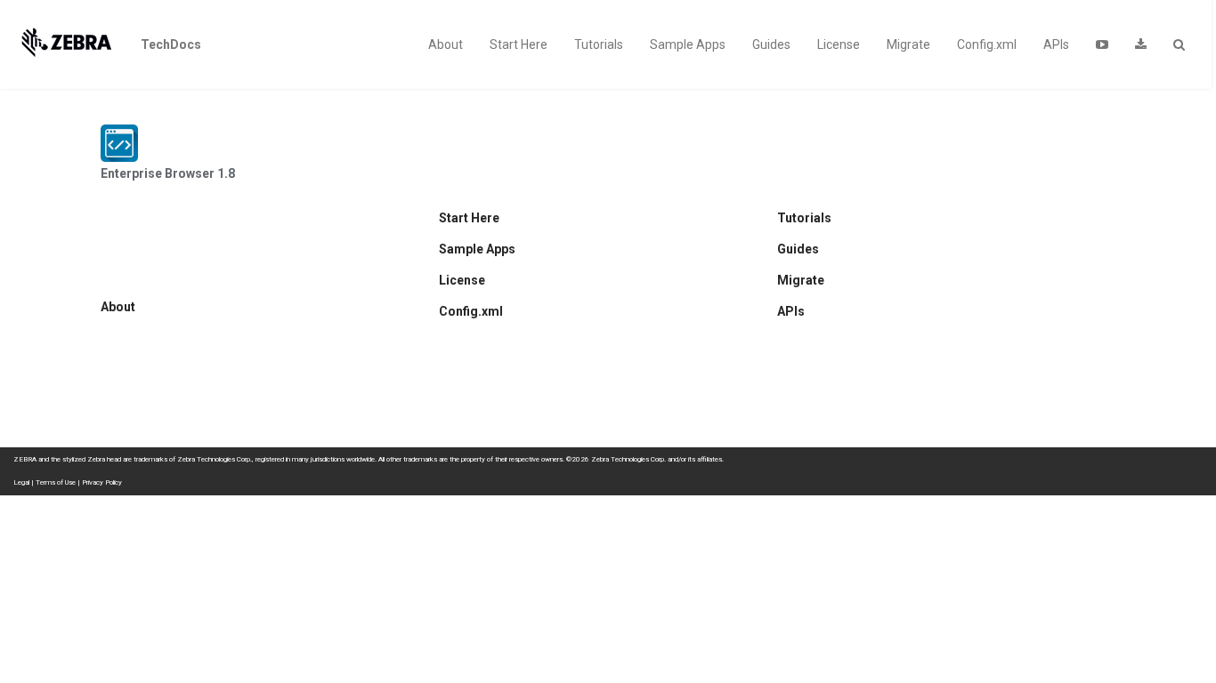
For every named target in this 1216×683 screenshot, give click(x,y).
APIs (1056, 44)
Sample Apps (688, 44)
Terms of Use (56, 482)
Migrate (908, 44)
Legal (21, 482)
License (838, 44)
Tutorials (598, 44)
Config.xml (987, 44)
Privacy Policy (102, 482)
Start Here (518, 44)
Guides (771, 44)
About (445, 44)
